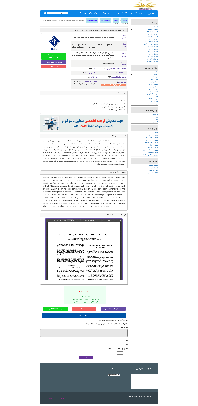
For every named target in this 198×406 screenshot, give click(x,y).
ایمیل (125, 344)
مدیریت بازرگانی (105, 20)
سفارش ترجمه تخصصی (138, 13)
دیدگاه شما (124, 327)
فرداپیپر (151, 13)
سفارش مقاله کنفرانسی (121, 13)
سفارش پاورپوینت (107, 13)
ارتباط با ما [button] (83, 13)
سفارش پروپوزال (94, 13)
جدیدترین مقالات (83, 315)
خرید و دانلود (53, 66)
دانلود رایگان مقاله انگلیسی (113, 309)
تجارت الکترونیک (92, 20)
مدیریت (116, 20)
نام (126, 340)
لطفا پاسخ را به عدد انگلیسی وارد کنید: (117, 348)
